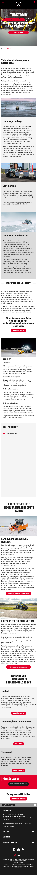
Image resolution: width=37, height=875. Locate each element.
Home (3, 49)
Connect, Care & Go (18, 770)
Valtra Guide (5, 646)
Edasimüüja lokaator (18, 330)
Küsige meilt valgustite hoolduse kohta (18, 593)
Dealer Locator (8, 805)
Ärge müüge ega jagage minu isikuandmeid (14, 866)
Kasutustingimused (18, 864)
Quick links (6, 831)
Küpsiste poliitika (28, 864)
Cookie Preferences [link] (18, 862)
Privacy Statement (8, 864)
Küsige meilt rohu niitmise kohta (19, 667)
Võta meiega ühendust (10, 842)
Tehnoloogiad (18, 743)
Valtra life (6, 837)
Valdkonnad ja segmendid (18, 799)
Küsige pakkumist (18, 32)
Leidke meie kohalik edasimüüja (18, 784)
